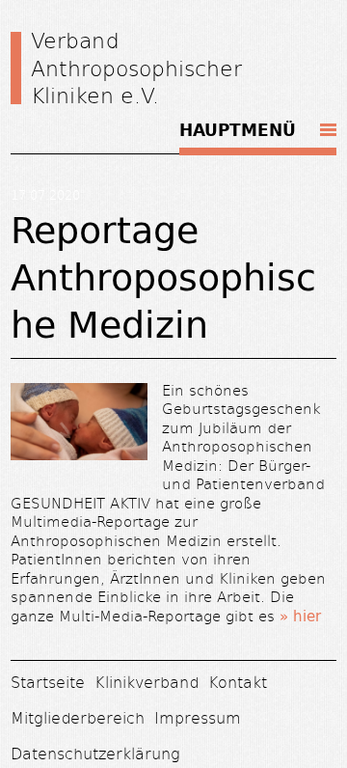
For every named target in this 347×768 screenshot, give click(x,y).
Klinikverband (146, 682)
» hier (300, 616)
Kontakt (237, 682)
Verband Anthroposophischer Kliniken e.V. (136, 67)
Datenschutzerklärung (95, 753)
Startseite (48, 682)
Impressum (197, 717)
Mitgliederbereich (78, 717)
